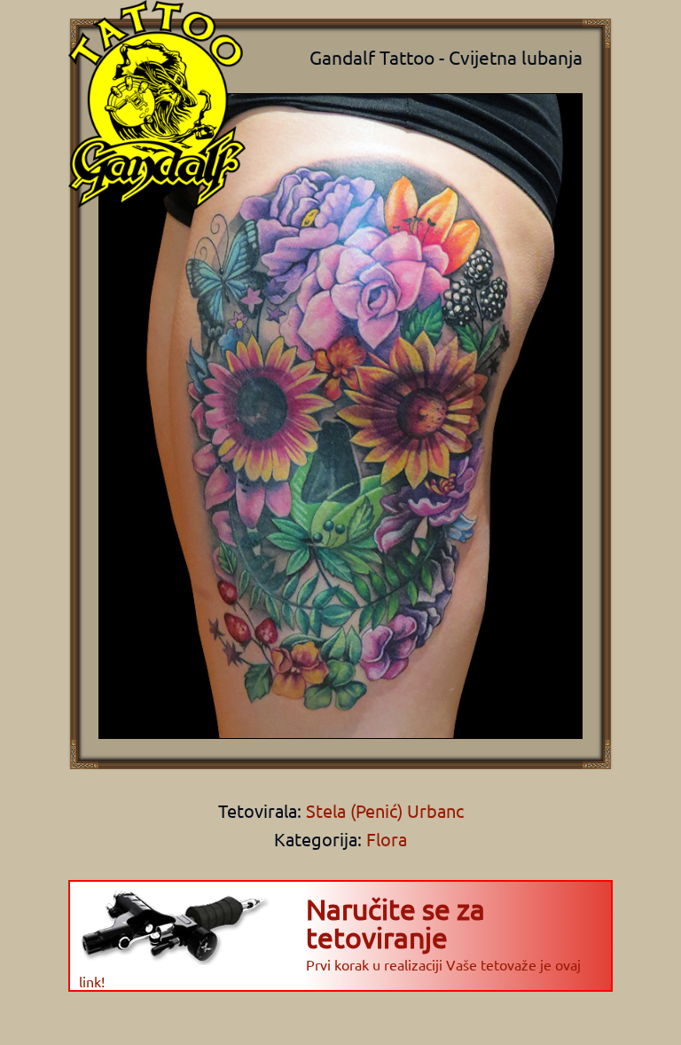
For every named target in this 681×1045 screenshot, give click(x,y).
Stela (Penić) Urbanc (382, 810)
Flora (386, 839)
